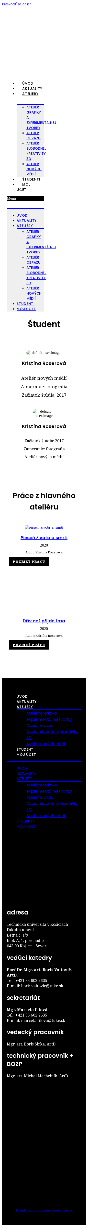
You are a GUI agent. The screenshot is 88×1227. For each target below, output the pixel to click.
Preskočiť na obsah (17, 4)
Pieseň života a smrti (44, 538)
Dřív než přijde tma (44, 621)
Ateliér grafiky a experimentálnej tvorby (41, 117)
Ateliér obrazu (40, 725)
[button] (25, 198)
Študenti (31, 179)
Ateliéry (30, 93)
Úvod (27, 83)
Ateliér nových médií (34, 169)
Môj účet (24, 187)
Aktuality (32, 88)
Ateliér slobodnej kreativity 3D (36, 151)
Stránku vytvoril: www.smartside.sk (44, 1210)
